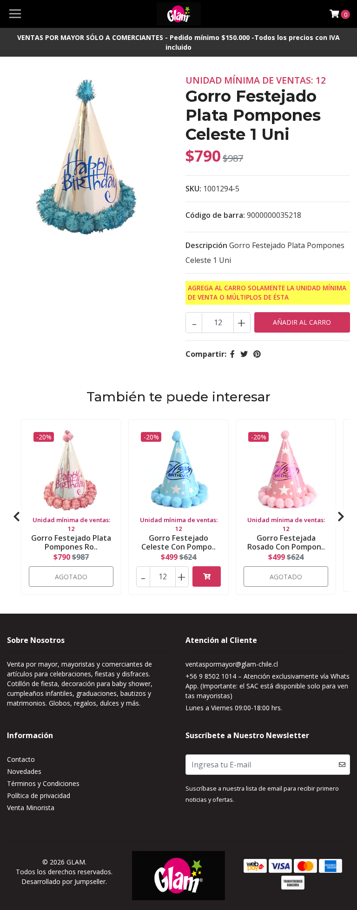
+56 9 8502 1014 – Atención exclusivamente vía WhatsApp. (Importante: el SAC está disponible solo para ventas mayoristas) (267, 686)
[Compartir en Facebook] (232, 354)
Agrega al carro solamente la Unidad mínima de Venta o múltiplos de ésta (267, 292)
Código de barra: (215, 215)
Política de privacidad (38, 795)
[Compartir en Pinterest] (257, 354)
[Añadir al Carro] (206, 576)
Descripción (206, 245)
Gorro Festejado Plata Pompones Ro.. (71, 542)
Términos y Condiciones (43, 783)
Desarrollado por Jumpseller (63, 881)
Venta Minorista (30, 807)
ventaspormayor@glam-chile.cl (231, 664)
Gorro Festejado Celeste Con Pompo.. (178, 542)
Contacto (21, 759)
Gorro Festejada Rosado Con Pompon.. (286, 542)
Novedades (24, 771)
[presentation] (16, 516)
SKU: (193, 188)
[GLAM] (178, 14)
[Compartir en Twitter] (244, 354)
